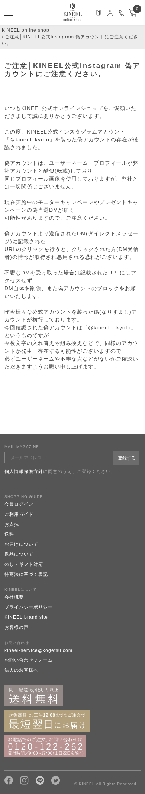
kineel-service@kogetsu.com (38, 650)
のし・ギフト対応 (23, 564)
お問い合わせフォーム (28, 660)
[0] (133, 15)
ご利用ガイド (18, 514)
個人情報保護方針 (23, 471)
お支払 (11, 524)
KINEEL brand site (26, 617)
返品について (18, 554)
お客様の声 (16, 627)
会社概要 (14, 597)
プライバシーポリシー (28, 607)
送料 (9, 534)
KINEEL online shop (25, 30)
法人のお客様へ (21, 670)
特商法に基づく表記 (26, 574)
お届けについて (21, 544)
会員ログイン (18, 504)
